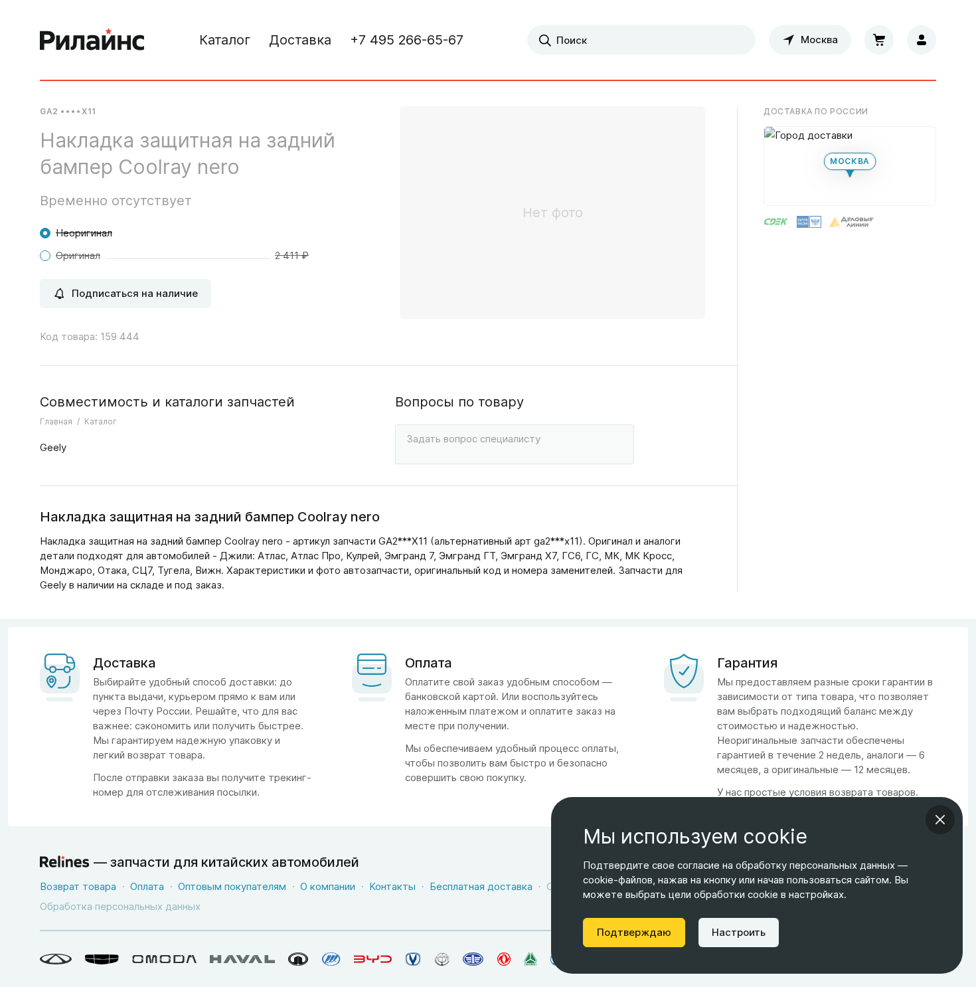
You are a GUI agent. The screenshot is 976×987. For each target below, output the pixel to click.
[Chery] (56, 959)
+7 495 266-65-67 (406, 40)
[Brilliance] (441, 959)
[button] (850, 166)
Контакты (392, 886)
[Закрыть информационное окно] (940, 819)
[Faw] (473, 959)
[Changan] (413, 959)
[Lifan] (331, 959)
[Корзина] (879, 39)
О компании (327, 886)
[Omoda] (164, 959)
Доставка (300, 40)
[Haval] (242, 959)
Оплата (147, 886)
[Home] (92, 40)
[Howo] (530, 959)
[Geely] (102, 959)
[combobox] (641, 39)
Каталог (224, 40)
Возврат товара (78, 886)
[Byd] (373, 959)
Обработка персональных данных (120, 906)
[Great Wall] (298, 959)
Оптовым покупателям (232, 886)
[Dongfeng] (504, 959)
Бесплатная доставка (481, 886)
